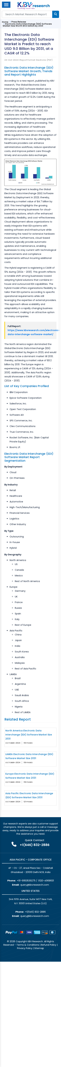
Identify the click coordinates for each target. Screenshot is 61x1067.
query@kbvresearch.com (34, 884)
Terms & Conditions (27, 944)
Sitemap (39, 948)
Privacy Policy (24, 948)
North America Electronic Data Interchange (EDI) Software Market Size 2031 (28, 734)
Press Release (18, 21)
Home (5, 21)
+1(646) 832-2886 (34, 845)
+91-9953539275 (26, 880)
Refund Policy (48, 944)
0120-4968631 (46, 880)
